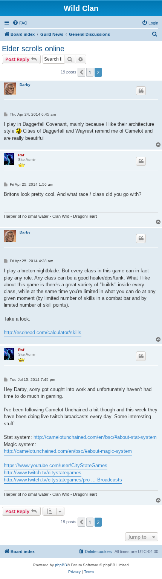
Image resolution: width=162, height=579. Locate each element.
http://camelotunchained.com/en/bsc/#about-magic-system (68, 451)
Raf (21, 155)
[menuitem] (20, 22)
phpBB (61, 565)
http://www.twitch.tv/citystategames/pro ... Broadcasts (63, 480)
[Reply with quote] (141, 90)
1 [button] (90, 72)
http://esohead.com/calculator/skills (42, 332)
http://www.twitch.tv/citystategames (42, 472)
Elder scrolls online (33, 48)
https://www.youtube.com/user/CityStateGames (55, 465)
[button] (81, 72)
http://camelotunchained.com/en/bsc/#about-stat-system (95, 437)
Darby (25, 84)
